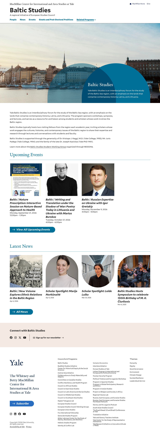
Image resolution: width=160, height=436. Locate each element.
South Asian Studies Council (103, 408)
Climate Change (135, 375)
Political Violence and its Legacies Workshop (109, 379)
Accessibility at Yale (17, 427)
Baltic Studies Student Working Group (48, 146)
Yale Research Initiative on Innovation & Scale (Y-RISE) (109, 424)
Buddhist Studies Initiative (67, 366)
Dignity (132, 366)
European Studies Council (43, 15)
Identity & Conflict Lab (66, 426)
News (22, 20)
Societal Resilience (136, 378)
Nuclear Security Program (102, 376)
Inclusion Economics (100, 363)
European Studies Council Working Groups (73, 407)
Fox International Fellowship (68, 413)
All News (22, 311)
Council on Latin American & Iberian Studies (74, 392)
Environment (134, 372)
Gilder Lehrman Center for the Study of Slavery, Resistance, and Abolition (72, 419)
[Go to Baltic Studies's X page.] (20, 337)
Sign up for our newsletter (48, 338)
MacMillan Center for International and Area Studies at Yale (42, 4)
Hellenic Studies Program (67, 423)
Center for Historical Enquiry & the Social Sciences (73, 369)
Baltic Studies (63, 363)
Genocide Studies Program (67, 416)
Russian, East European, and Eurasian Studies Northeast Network (109, 401)
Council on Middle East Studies (69, 395)
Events (32, 20)
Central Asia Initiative (66, 373)
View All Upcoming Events (33, 229)
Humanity (133, 363)
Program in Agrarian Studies (103, 382)
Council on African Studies (67, 386)
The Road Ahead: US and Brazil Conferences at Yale (109, 411)
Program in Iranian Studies (102, 389)
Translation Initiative (100, 415)
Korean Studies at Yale (101, 369)
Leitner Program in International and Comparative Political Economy (106, 372)
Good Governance (136, 369)
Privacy (28, 427)
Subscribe (22, 403)
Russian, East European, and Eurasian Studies (109, 398)
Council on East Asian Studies (68, 389)
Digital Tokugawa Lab (66, 401)
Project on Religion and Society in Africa (107, 392)
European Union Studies (66, 410)
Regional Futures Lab (100, 395)
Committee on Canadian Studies (69, 380)
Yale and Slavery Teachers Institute (105, 417)
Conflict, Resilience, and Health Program (72, 383)
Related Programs (85, 20)
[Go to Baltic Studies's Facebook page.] (11, 337)
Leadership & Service (137, 381)
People (13, 20)
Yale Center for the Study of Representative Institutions (109, 420)
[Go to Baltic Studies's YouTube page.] (24, 337)
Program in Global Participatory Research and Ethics (108, 385)
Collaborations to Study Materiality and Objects (72, 376)
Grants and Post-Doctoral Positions (56, 20)
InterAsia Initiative (100, 366)
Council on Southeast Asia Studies (70, 398)
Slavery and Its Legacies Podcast (105, 405)
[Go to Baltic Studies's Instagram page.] (15, 337)
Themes (133, 359)
